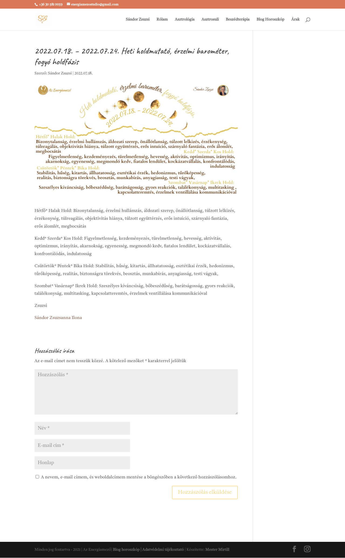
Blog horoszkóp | (127, 550)
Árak (295, 19)
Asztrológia (185, 19)
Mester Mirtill (217, 550)
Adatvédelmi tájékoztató (163, 550)
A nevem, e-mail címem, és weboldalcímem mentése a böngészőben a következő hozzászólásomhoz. (139, 477)
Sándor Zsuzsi (138, 19)
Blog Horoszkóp (270, 19)
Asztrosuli (210, 19)
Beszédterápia (238, 19)
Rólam (162, 19)
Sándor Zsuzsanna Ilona (58, 318)
